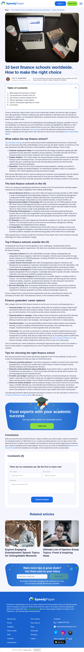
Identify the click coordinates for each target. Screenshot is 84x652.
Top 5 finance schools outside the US (23, 98)
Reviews (34, 634)
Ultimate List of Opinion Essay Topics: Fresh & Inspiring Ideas (61, 552)
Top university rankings (13, 143)
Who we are (11, 619)
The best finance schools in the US (22, 95)
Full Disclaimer (33, 609)
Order (72, 3)
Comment (13, 480)
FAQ (8, 634)
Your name (13, 471)
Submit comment (42, 499)
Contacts (10, 638)
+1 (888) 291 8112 (63, 622)
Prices (9, 623)
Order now (42, 426)
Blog (7, 10)
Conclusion (14, 105)
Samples (10, 627)
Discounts (34, 631)
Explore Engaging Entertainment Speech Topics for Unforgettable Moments (22, 552)
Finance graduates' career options (22, 100)
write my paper (35, 129)
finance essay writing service (62, 338)
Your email (46, 471)
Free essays (35, 619)
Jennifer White (22, 78)
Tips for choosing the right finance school (24, 102)
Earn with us (35, 623)
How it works (11, 631)
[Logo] (13, 4)
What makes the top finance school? (23, 93)
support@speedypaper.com (66, 626)
